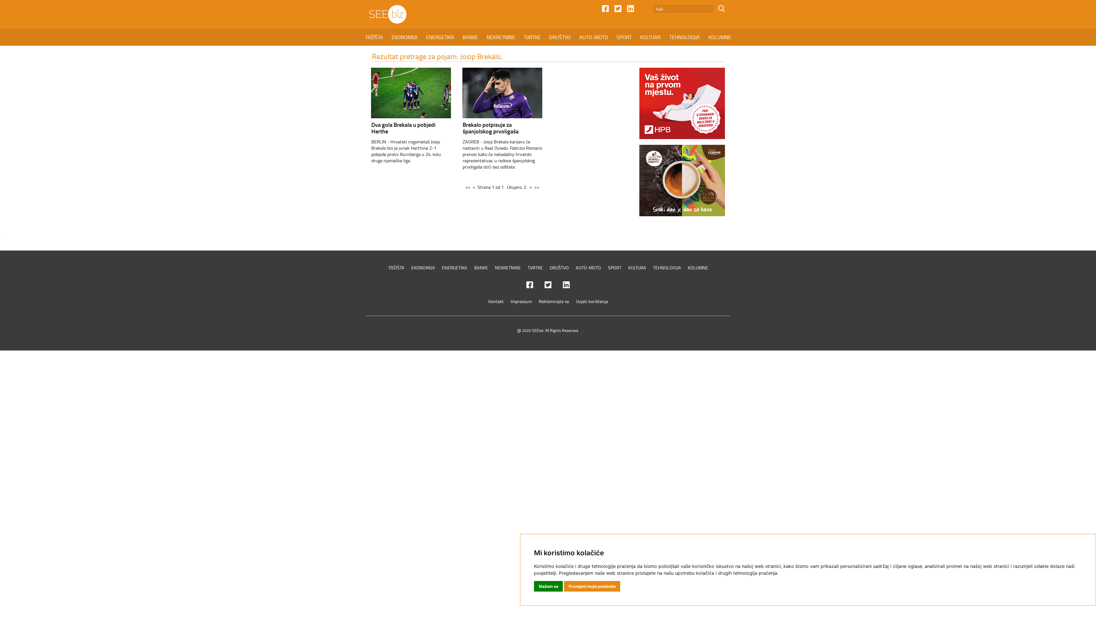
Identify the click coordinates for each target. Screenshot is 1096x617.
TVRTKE (532, 37)
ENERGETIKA (440, 37)
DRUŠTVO (560, 37)
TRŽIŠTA (374, 37)
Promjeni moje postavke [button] (592, 586)
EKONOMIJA (405, 37)
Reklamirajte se (554, 301)
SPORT (624, 37)
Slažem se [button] (548, 586)
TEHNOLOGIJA (684, 37)
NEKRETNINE (501, 37)
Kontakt (496, 301)
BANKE (470, 37)
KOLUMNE (719, 37)
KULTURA (650, 37)
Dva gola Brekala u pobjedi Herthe (403, 128)
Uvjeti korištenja (592, 301)
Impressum (521, 301)
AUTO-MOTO (593, 37)
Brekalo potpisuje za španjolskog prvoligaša (491, 128)
